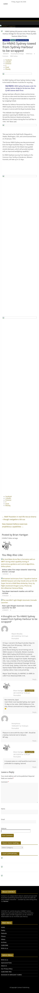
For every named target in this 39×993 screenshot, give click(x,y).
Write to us (4, 948)
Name (3, 809)
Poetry (3, 930)
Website (3, 828)
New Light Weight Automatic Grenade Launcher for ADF (17, 607)
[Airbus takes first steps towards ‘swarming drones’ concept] (19, 559)
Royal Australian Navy (22, 40)
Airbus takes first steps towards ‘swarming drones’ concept (19, 570)
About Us (4, 966)
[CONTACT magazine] (2, 21)
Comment (5, 782)
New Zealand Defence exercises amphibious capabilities (14, 525)
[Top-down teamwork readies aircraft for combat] (19, 579)
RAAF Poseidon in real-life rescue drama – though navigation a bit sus (19, 518)
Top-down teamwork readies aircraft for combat (18, 592)
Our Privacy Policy (6, 969)
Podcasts (4, 933)
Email (3, 819)
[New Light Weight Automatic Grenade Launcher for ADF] (19, 600)
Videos (3, 939)
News (12, 40)
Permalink (15, 639)
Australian (6, 40)
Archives (4, 942)
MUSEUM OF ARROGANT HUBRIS (11, 975)
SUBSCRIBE (4, 945)
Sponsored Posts (6, 963)
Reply (34, 679)
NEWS (3, 927)
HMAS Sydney (14, 56)
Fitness (3, 936)
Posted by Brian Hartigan (17, 53)
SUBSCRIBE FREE (6, 972)
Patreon (5, 901)
